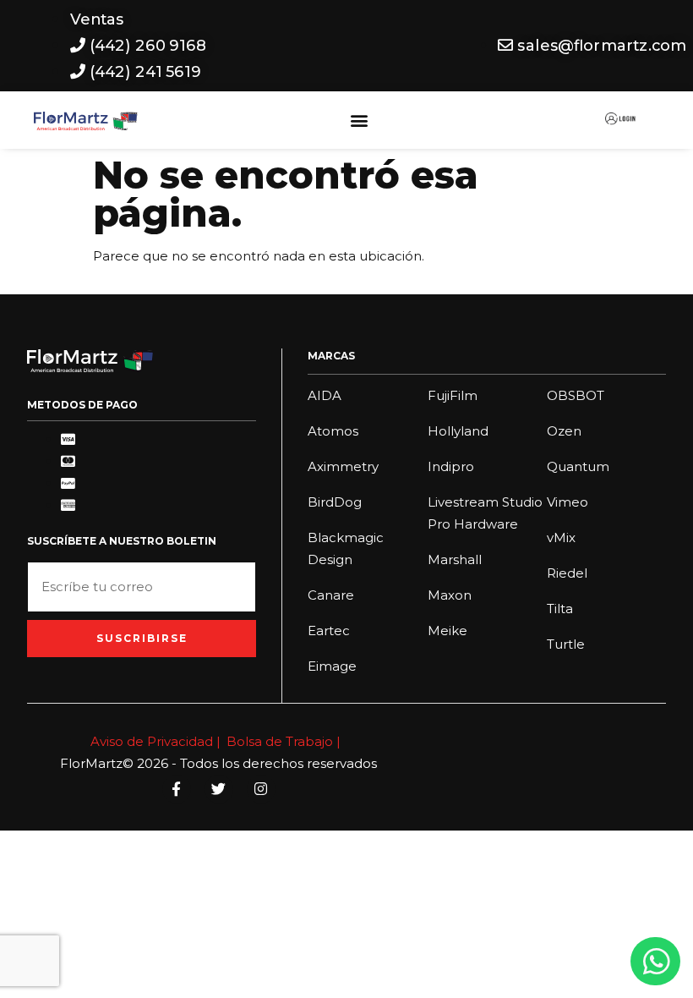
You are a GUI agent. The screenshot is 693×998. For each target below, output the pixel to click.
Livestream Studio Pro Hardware (485, 513)
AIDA (324, 395)
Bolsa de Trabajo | (283, 741)
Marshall (455, 559)
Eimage (332, 666)
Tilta (560, 608)
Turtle (566, 644)
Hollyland (458, 431)
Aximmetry (343, 466)
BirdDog (335, 502)
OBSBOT (575, 395)
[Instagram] (261, 789)
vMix (561, 537)
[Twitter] (219, 789)
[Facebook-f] (176, 789)
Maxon (450, 595)
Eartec (329, 630)
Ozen (564, 431)
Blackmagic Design (346, 548)
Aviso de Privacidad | (155, 741)
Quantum (578, 466)
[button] (360, 120)
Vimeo (567, 502)
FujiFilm (452, 395)
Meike (447, 630)
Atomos (333, 431)
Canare (331, 595)
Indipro (451, 466)
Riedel (567, 573)
